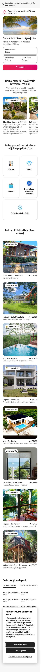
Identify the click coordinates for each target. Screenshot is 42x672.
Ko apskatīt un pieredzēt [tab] (28, 585)
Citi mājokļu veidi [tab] (9, 585)
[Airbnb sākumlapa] (4, 12)
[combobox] (20, 52)
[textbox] (11, 60)
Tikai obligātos (20, 651)
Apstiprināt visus (20, 645)
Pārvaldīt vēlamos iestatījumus (20, 657)
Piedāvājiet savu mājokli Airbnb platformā (21, 12)
